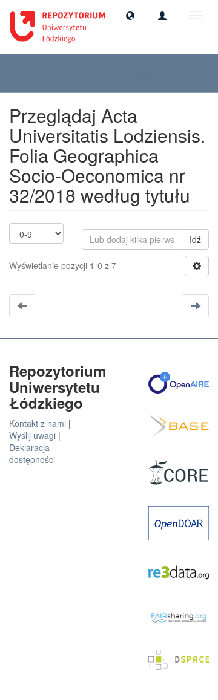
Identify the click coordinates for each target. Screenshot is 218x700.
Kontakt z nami (37, 423)
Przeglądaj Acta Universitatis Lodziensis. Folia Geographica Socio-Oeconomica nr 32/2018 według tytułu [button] (104, 73)
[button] (130, 15)
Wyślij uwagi (32, 435)
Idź (195, 239)
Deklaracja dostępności (32, 453)
